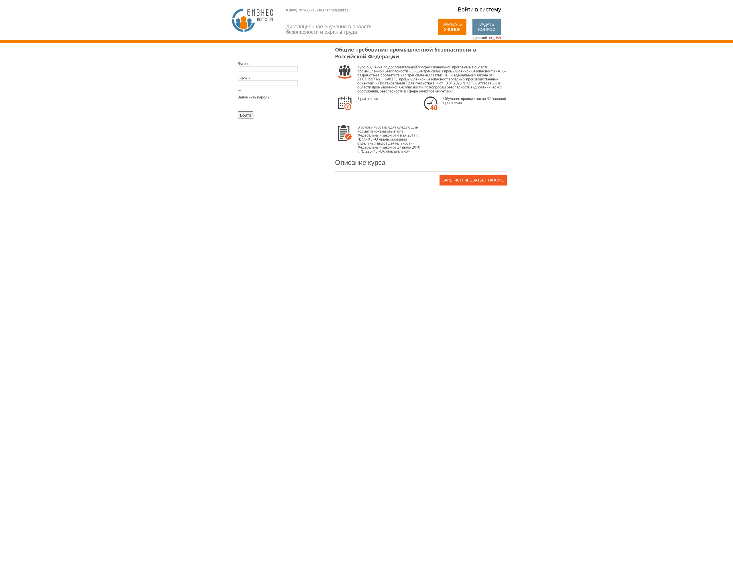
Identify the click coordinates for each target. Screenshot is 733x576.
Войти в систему (479, 9)
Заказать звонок (452, 26)
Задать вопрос (486, 26)
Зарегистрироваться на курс (473, 180)
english (495, 37)
